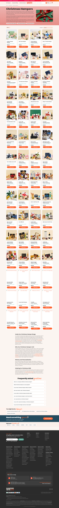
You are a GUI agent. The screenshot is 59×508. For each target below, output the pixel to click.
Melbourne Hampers (41, 448)
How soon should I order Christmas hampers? (22, 390)
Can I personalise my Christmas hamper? (21, 399)
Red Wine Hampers (24, 449)
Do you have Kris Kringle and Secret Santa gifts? (22, 404)
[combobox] (41, 2)
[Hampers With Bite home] (29, 3)
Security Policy (47, 438)
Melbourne (8, 424)
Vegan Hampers (24, 464)
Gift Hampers (10, 5)
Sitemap (46, 439)
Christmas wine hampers (11, 413)
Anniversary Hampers (9, 449)
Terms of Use (47, 434)
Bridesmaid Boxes (8, 462)
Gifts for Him (16, 449)
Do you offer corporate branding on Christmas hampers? (24, 401)
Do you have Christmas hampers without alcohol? (22, 387)
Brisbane (17, 424)
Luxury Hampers (32, 452)
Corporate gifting (48, 418)
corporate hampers (36, 354)
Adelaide (22, 424)
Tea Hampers (24, 461)
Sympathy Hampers (9, 465)
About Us (37, 434)
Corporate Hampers (33, 460)
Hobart (30, 424)
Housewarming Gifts (9, 458)
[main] (29, 179)
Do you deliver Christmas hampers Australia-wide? (23, 393)
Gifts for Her (16, 448)
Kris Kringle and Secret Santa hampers (28, 411)
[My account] (50, 3)
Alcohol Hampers (24, 456)
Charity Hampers (48, 464)
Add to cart (12, 46)
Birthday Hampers (8, 448)
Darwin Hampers (40, 456)
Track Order (28, 435)
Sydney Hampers (40, 449)
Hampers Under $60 (48, 448)
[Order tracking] (48, 3)
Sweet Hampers (24, 460)
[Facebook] (52, 489)
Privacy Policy (15, 441)
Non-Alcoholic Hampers (25, 457)
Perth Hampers (40, 453)
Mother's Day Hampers (9, 453)
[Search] (46, 3)
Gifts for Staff (16, 453)
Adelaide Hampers (40, 452)
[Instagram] (50, 489)
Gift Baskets (31, 448)
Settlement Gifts (48, 460)
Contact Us (37, 437)
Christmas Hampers (15, 5)
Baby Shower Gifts (9, 461)
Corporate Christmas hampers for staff (13, 411)
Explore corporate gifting (46, 483)
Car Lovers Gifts (16, 456)
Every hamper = (30, 0)
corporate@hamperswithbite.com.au (45, 482)
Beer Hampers (24, 453)
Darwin (35, 424)
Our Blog (37, 435)
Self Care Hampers (32, 453)
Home (7, 5)
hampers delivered (14, 0)
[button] (48, 27)
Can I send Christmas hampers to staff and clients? (23, 396)
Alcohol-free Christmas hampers (41, 411)
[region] (20, 27)
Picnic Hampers (32, 457)
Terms (12, 441)
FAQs (27, 437)
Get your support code (32, 506)
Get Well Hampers (8, 466)
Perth (27, 424)
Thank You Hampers (49, 461)
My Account (28, 434)
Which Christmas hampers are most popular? (22, 384)
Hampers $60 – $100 (48, 449)
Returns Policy (47, 437)
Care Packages (32, 449)
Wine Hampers (24, 448)
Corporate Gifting (48, 455)
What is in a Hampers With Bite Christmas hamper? (23, 381)
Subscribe (21, 439)
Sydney (13, 424)
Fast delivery (46, 0)
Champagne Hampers (25, 452)
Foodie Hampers (32, 456)
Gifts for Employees (17, 452)
